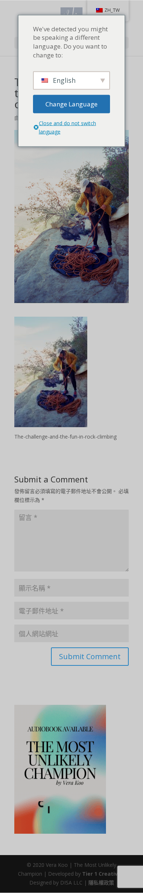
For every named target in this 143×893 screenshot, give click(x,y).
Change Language (71, 103)
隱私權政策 (101, 882)
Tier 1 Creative (101, 873)
